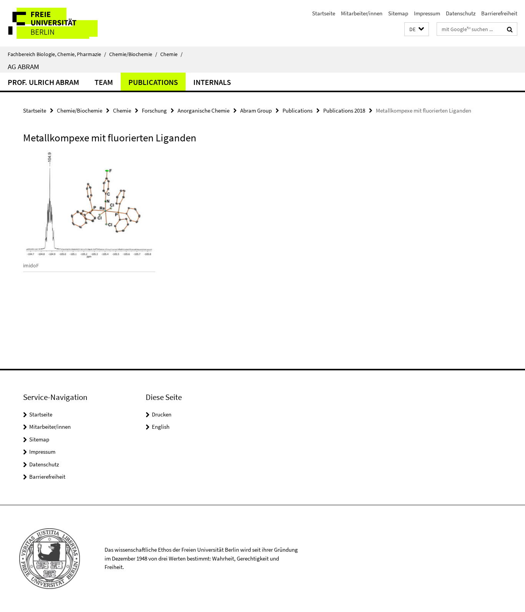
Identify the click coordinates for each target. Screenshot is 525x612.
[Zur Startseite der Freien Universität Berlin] (64, 23)
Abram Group (256, 110)
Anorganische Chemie (203, 110)
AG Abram (23, 66)
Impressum (427, 13)
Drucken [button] (161, 414)
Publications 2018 (344, 110)
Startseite (323, 13)
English (160, 426)
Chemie (171, 54)
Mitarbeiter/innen (361, 13)
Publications (153, 82)
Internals (212, 82)
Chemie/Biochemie (133, 54)
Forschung (154, 110)
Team (104, 82)
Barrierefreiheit (499, 13)
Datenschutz (460, 13)
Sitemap (398, 13)
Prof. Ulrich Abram (43, 82)
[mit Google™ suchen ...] (510, 29)
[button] (416, 29)
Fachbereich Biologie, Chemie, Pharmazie (57, 54)
